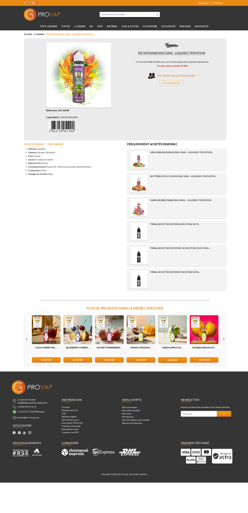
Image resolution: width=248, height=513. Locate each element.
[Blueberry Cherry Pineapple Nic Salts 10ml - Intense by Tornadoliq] (77, 329)
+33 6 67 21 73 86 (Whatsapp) (31, 411)
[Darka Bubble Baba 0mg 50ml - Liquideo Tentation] (139, 207)
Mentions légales (69, 416)
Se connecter (171, 83)
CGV (64, 413)
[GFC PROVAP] (42, 14)
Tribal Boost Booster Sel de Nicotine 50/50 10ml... (180, 248)
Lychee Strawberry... (109, 347)
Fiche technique (34, 144)
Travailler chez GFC (70, 432)
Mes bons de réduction (132, 423)
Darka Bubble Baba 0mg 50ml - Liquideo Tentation (180, 200)
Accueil (28, 34)
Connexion (217, 3)
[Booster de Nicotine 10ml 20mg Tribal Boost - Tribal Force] (139, 231)
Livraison (66, 407)
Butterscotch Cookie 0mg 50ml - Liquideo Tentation (182, 176)
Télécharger (55, 144)
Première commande (71, 426)
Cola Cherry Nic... (46, 347)
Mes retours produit (131, 410)
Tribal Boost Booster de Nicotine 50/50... (175, 272)
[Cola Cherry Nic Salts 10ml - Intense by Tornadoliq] (46, 329)
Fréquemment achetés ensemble (152, 144)
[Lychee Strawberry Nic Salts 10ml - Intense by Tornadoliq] (109, 329)
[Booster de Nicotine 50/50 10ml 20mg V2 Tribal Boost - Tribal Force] (139, 279)
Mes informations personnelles (136, 420)
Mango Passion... (140, 347)
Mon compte (132, 399)
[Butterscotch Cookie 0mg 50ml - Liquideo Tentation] (139, 183)
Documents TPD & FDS (72, 423)
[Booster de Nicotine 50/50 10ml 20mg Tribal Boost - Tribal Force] (139, 255)
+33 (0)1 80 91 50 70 (27, 406)
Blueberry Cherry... (78, 347)
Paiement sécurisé (70, 410)
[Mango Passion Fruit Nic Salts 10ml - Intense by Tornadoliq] (141, 329)
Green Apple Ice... (172, 347)
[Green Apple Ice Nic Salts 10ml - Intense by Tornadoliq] (172, 329)
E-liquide (39, 34)
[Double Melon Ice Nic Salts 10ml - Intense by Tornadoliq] (204, 329)
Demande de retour (70, 429)
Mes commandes (129, 407)
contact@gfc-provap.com (28, 417)
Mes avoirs (127, 413)
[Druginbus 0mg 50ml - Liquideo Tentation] (139, 159)
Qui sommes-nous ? (70, 420)
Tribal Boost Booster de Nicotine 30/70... (175, 224)
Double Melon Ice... (204, 347)
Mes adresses (128, 417)
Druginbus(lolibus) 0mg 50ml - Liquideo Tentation (181, 152)
